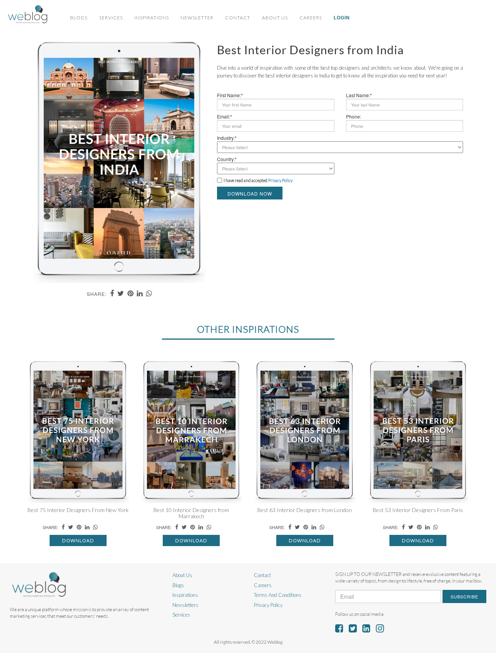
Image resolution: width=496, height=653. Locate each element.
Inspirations (151, 18)
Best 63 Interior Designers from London (304, 510)
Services (111, 18)
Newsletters (185, 605)
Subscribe (464, 596)
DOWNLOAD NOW (249, 193)
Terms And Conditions (277, 595)
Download (78, 540)
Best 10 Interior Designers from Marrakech (191, 513)
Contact (237, 18)
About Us (275, 18)
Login (342, 18)
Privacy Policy (268, 605)
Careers (311, 18)
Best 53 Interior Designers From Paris (418, 510)
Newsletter (197, 18)
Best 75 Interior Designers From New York (78, 510)
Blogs (79, 18)
